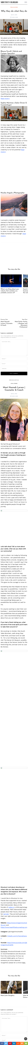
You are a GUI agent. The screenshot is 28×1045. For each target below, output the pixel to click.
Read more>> (5, 98)
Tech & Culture (14, 7)
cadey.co (11, 907)
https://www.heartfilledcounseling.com (14, 927)
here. (24, 962)
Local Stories (14, 383)
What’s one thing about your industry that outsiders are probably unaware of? (10, 291)
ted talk (6, 914)
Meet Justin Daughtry (7, 995)
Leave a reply (15, 17)
